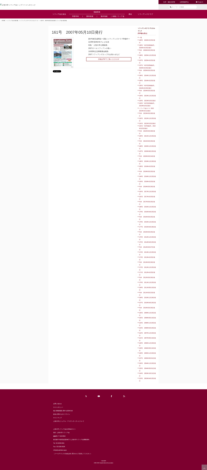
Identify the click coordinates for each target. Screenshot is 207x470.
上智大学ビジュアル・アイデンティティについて (68, 421)
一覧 (140, 37)
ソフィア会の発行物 (12, 20)
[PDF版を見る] (142, 33)
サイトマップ (57, 418)
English (200, 2)
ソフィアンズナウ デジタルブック (29, 20)
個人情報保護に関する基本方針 (63, 411)
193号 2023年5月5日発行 (147, 100)
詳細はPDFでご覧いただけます (108, 59)
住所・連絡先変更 (169, 2)
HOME (3, 20)
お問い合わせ (57, 404)
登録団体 (97, 12)
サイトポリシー (58, 407)
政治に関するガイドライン (61, 414)
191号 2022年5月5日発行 (147, 123)
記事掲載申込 (184, 2)
